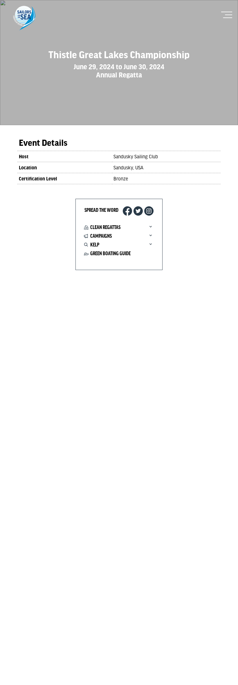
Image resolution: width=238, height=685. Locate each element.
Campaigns (101, 236)
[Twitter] (138, 211)
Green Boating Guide (110, 254)
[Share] (149, 211)
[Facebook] (127, 211)
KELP (94, 245)
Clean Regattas (105, 227)
